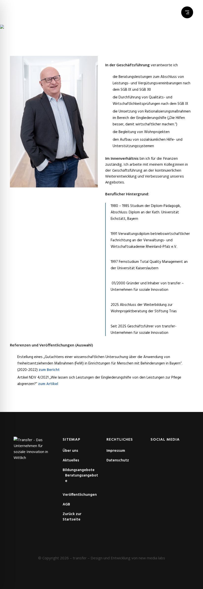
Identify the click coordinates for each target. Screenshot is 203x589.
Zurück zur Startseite (72, 516)
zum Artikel (48, 384)
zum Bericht (49, 370)
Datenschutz (117, 460)
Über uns (70, 450)
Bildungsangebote (79, 470)
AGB (66, 504)
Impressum (115, 450)
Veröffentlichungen (80, 495)
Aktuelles (71, 460)
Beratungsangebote (81, 478)
